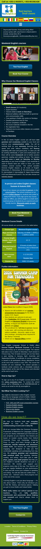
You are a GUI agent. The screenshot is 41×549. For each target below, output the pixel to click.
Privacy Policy (32, 526)
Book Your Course (20, 74)
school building (10, 192)
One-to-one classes (13, 409)
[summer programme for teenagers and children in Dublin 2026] (20, 287)
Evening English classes (14, 405)
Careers (16, 531)
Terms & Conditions (18, 526)
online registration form (13, 382)
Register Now (28, 258)
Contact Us (20, 515)
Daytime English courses (14, 407)
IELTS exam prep (23, 319)
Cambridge (12, 319)
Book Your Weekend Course (20, 214)
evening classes (7, 176)
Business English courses (15, 411)
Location (7, 526)
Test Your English (20, 67)
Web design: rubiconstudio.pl (30, 548)
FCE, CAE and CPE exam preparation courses (22, 403)
